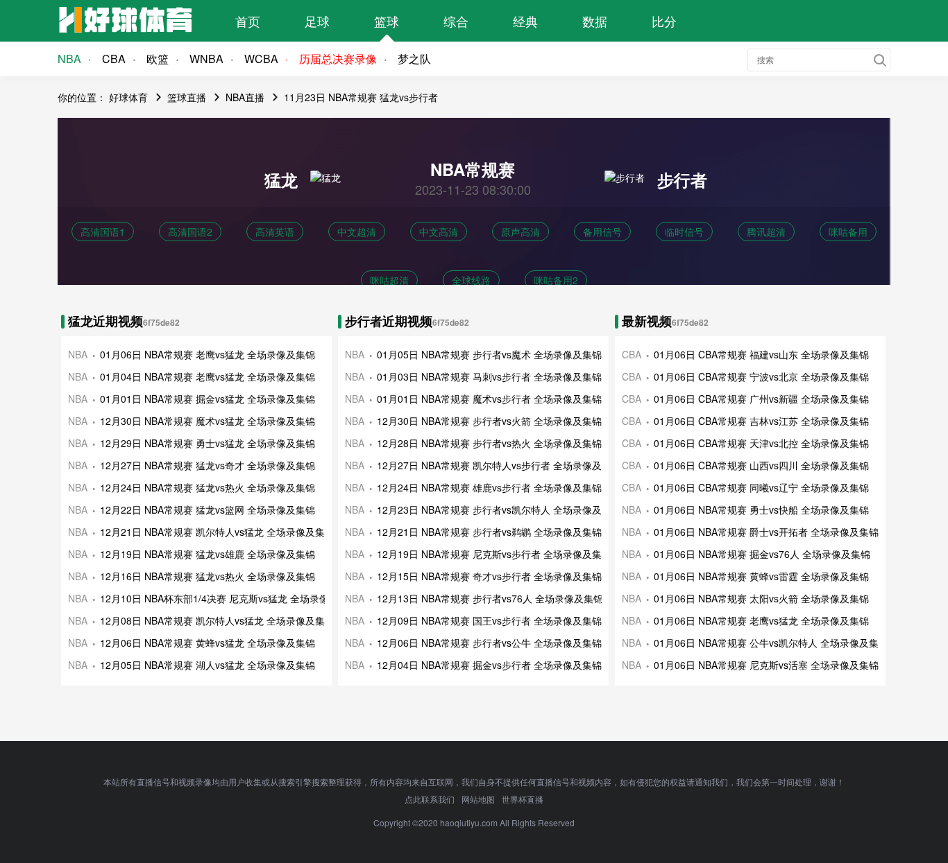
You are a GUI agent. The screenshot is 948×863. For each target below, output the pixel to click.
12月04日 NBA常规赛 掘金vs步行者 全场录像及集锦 (489, 665)
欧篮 (157, 59)
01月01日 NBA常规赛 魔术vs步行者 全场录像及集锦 (489, 399)
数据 (594, 21)
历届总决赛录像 (338, 59)
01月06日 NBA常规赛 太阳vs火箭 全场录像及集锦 (761, 598)
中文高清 (438, 231)
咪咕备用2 (556, 280)
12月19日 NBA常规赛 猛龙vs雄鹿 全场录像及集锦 (207, 554)
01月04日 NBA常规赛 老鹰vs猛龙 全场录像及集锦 (207, 376)
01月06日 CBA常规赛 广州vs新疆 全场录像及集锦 (761, 399)
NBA (69, 59)
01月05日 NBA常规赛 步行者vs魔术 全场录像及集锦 (489, 354)
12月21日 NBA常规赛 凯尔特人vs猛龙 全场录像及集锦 (217, 532)
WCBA (261, 59)
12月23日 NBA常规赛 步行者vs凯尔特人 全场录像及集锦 (499, 509)
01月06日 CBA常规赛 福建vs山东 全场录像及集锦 (761, 354)
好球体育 (128, 97)
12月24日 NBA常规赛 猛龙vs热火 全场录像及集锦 (207, 487)
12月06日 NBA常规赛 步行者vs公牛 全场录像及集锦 (489, 643)
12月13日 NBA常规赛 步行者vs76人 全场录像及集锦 (490, 598)
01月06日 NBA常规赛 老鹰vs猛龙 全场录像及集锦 (207, 354)
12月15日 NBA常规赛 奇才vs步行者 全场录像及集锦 (489, 576)
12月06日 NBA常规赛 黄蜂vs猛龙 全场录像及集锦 (207, 643)
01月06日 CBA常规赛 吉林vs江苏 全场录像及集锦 (761, 421)
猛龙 (281, 179)
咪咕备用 (848, 231)
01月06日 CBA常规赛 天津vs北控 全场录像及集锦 (761, 443)
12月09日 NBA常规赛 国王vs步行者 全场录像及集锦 (489, 620)
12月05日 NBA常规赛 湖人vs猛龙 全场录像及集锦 (207, 665)
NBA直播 (245, 97)
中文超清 (356, 231)
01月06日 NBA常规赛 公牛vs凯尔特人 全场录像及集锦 (771, 643)
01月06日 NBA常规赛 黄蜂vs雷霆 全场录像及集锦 (761, 576)
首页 (247, 21)
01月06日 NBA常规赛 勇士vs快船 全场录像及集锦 (761, 509)
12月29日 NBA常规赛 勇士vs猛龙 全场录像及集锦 (207, 443)
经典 (525, 21)
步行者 (682, 179)
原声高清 (520, 231)
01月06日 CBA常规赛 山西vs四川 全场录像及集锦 (761, 465)
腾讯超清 (766, 231)
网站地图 (478, 799)
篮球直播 (186, 97)
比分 (664, 21)
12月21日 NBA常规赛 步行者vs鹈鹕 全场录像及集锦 (489, 532)
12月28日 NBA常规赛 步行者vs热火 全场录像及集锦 (489, 443)
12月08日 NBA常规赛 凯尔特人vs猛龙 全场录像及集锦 (217, 620)
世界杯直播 (522, 799)
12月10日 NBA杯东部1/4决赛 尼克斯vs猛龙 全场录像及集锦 (229, 598)
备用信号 (602, 231)
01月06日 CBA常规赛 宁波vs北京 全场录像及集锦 (761, 376)
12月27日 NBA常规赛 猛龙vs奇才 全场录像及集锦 (207, 465)
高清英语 (274, 231)
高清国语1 (103, 231)
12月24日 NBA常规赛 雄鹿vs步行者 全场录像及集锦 (489, 487)
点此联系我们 (430, 799)
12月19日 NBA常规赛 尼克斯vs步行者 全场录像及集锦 (494, 554)
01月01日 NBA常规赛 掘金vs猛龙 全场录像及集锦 (207, 399)
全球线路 (471, 280)
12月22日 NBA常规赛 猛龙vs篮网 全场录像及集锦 (207, 509)
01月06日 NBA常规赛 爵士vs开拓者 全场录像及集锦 (766, 532)
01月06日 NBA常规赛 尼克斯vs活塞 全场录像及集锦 (766, 665)
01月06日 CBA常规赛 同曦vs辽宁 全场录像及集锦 (761, 487)
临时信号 (684, 231)
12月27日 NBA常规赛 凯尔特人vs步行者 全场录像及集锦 (499, 465)
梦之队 (414, 59)
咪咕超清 (389, 280)
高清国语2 (190, 231)
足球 (317, 21)
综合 (455, 21)
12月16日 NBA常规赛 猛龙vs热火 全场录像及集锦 (207, 576)
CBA (114, 59)
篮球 (386, 21)
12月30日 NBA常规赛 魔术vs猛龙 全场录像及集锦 (207, 421)
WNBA (206, 59)
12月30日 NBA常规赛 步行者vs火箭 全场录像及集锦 (489, 421)
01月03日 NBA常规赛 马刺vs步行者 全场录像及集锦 (489, 376)
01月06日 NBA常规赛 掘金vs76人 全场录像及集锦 (762, 554)
